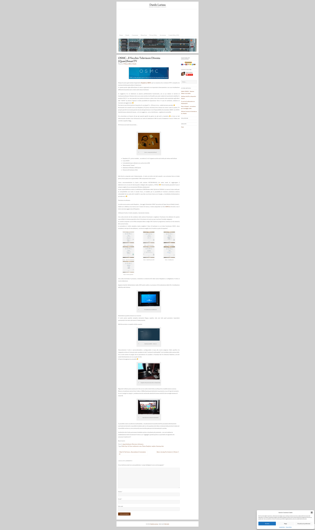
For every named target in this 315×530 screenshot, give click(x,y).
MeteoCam (144, 35)
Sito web (120, 506)
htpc (126, 446)
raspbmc (154, 446)
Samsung (158, 446)
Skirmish (166, 524)
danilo (134, 64)
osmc (140, 446)
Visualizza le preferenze (303, 523)
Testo (182, 127)
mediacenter (136, 446)
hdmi (123, 446)
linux (131, 446)
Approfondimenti (127, 444)
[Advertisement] (157, 21)
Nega (285, 523)
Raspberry (148, 446)
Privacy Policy (289, 527)
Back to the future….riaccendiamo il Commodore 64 (132, 453)
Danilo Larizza (158, 5)
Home (121, 35)
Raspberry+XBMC (146, 83)
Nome (120, 491)
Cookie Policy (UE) (173, 35)
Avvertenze (163, 35)
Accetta (267, 523)
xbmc (162, 446)
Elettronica (134, 444)
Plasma (144, 446)
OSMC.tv (167, 206)
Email (120, 499)
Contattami (135, 35)
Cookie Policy (282, 527)
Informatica (140, 444)
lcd (128, 446)
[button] (312, 512)
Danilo (127, 35)
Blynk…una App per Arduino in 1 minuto (167, 452)
